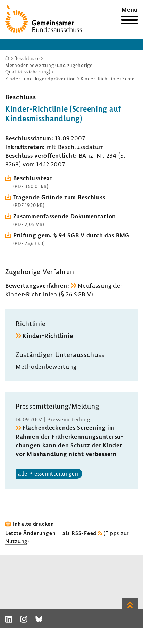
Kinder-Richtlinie (48, 335)
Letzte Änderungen (30, 533)
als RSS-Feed (79, 533)
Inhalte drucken (33, 523)
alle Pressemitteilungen (48, 473)
